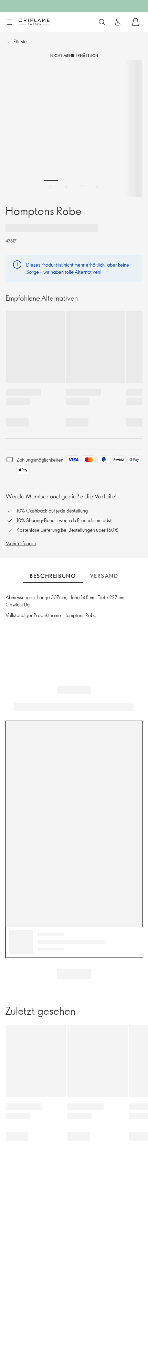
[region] (74, 128)
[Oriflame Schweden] (34, 22)
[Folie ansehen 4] (97, 187)
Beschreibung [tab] (53, 576)
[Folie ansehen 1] (51, 187)
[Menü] (9, 22)
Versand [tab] (104, 576)
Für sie (20, 41)
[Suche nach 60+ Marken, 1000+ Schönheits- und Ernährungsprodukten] (102, 22)
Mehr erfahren (21, 543)
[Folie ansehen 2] (66, 187)
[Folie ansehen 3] (82, 187)
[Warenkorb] (135, 22)
